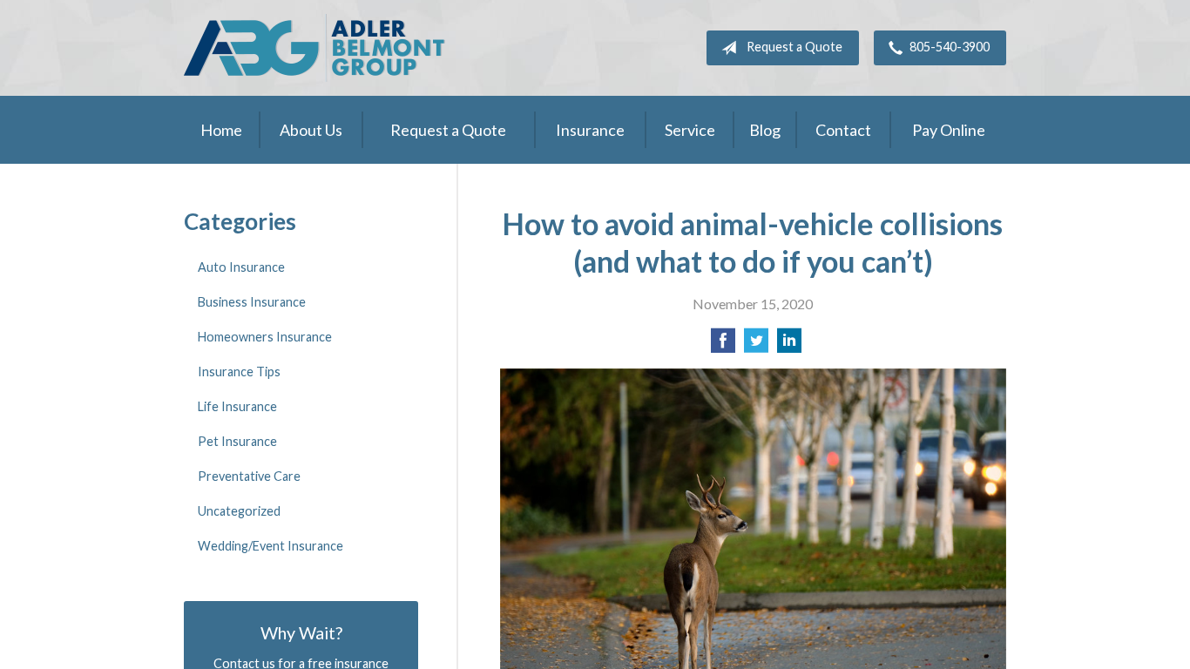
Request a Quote (794, 46)
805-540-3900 (949, 46)
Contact (843, 129)
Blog (765, 129)
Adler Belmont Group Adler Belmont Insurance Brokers (314, 48)
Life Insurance (237, 406)
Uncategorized (239, 510)
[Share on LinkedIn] (789, 345)
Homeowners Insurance (265, 336)
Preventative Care (249, 476)
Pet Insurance (237, 441)
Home (221, 129)
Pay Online (948, 129)
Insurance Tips (239, 371)
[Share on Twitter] (756, 345)
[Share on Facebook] (723, 345)
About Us (311, 129)
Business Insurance (252, 301)
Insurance (590, 129)
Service (690, 129)
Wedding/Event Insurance (270, 545)
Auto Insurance (241, 267)
